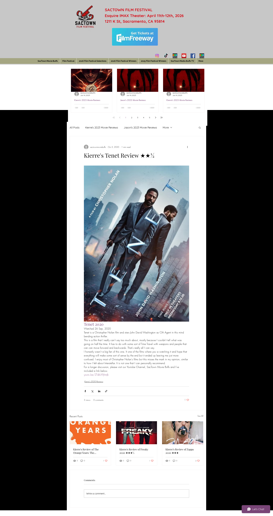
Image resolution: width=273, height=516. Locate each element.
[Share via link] (106, 391)
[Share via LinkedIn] (99, 391)
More (166, 127)
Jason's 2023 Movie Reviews (133, 100)
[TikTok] (166, 55)
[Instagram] (157, 55)
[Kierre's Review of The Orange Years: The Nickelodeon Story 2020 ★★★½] (90, 432)
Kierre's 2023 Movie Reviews (87, 100)
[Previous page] (119, 117)
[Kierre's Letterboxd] (175, 55)
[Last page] (161, 117)
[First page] (113, 117)
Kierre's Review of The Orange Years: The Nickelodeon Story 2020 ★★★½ (86, 451)
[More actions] (187, 147)
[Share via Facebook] (85, 391)
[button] (199, 127)
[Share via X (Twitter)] (92, 391)
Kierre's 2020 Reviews (93, 381)
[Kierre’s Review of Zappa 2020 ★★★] (182, 432)
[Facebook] (193, 55)
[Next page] (155, 117)
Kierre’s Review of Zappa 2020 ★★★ (180, 451)
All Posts (74, 127)
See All (200, 416)
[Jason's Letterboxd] (201, 55)
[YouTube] (184, 55)
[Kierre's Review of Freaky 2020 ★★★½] (136, 432)
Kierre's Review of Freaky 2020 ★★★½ (133, 451)
